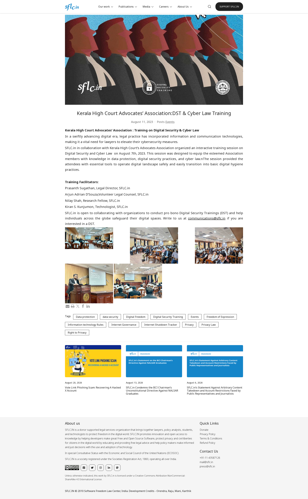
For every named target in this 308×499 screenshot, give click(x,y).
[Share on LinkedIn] (88, 305)
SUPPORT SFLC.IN (229, 6)
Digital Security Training (168, 317)
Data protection (85, 317)
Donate (204, 430)
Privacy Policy (207, 434)
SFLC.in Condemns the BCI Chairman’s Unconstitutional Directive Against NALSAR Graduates (152, 390)
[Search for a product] (209, 6)
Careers (164, 6)
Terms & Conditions (211, 438)
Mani (178, 491)
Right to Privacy (77, 332)
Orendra (162, 491)
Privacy (189, 324)
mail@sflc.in (206, 462)
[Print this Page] (72, 305)
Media (146, 6)
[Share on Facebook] (83, 305)
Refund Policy (207, 443)
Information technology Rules (85, 324)
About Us (183, 6)
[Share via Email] (67, 305)
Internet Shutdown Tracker (160, 324)
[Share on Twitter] (77, 305)
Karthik (186, 491)
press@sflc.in (207, 466)
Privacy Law (208, 324)
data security (110, 317)
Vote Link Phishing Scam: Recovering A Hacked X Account (93, 389)
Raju (170, 491)
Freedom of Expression (220, 317)
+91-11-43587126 (210, 457)
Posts (161, 122)
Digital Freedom (135, 317)
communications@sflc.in (206, 218)
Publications (126, 6)
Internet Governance (123, 324)
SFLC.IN (69, 491)
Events (170, 122)
